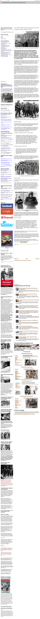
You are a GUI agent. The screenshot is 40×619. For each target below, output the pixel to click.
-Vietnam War (3, 47)
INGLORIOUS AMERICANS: (6, 197)
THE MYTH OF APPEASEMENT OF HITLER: (7, 133)
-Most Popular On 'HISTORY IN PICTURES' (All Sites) (6, 53)
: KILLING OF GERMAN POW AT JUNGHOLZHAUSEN (6, 195)
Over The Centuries (5, 125)
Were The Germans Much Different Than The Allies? (6, 138)
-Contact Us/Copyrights (4, 56)
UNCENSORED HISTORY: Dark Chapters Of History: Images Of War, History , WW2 (14, 2)
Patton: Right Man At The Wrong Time (25, 326)
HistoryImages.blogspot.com (26, 353)
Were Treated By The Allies (6, 188)
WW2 (17, 244)
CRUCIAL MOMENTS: (7, 145)
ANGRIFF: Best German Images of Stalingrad (7, 247)
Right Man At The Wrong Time (6, 124)
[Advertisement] (20, 9)
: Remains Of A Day (6, 115)
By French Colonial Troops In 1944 (6, 181)
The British (5, 164)
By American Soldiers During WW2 (6, 170)
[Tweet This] (22, 242)
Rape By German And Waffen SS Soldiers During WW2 (28, 305)
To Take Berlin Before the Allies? (6, 150)
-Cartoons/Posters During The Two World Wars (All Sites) (6, 55)
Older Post (37, 258)
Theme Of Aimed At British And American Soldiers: (6, 153)
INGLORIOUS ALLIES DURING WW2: (6, 162)
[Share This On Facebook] (20, 242)
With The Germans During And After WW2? (6, 160)
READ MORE (5, 604)
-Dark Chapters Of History (5, 46)
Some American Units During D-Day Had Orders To (7, 190)
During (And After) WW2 (6, 176)
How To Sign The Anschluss (6, 148)
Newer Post (16, 258)
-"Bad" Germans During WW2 (5, 45)
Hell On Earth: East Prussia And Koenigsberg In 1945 (28, 310)
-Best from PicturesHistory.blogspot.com (5, 52)
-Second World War (4, 44)
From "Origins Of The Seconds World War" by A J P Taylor (24, 414)
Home (27, 258)
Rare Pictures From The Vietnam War (25, 315)
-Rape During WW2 (4, 48)
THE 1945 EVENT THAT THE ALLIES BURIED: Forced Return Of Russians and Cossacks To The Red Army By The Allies (6, 120)
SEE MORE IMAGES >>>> (5, 372)
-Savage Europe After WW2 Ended (6, 50)
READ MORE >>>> (4, 294)
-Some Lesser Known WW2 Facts (6, 49)
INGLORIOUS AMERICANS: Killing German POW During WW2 (6, 86)
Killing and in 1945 (5, 129)
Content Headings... (4, 42)
